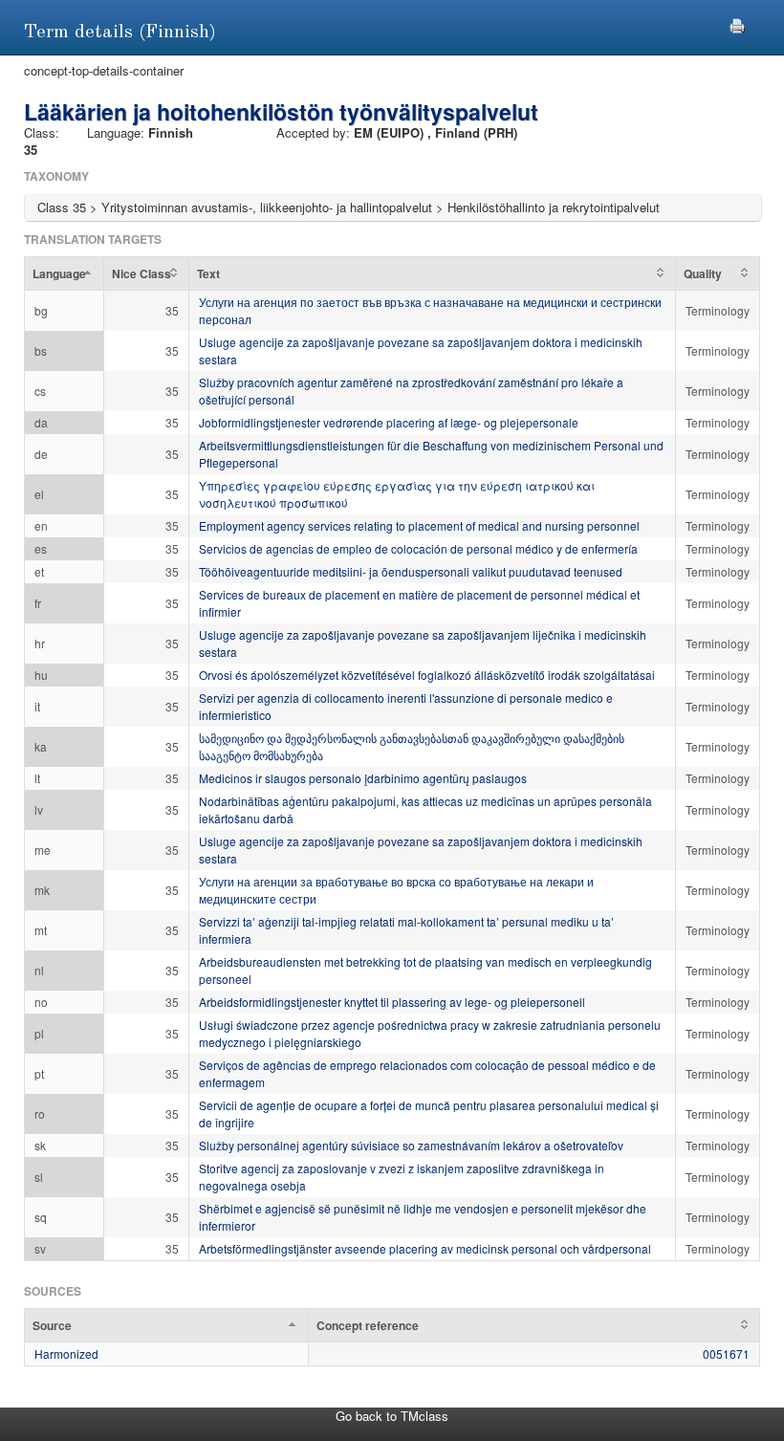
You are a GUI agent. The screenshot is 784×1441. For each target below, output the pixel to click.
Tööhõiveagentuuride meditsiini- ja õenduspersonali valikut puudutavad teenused (410, 571)
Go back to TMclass (392, 1416)
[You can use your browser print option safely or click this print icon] (737, 23)
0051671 (726, 1353)
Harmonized (66, 1353)
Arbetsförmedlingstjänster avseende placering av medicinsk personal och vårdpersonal (425, 1248)
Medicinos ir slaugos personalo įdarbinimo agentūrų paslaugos (363, 778)
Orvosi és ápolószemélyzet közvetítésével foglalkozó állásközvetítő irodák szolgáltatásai (427, 674)
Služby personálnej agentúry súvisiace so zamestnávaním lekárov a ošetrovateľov (411, 1145)
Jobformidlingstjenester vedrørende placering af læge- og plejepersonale (388, 422)
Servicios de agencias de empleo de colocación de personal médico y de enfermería (418, 548)
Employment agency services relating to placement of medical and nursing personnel (419, 525)
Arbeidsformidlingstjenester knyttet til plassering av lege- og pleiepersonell (392, 1001)
